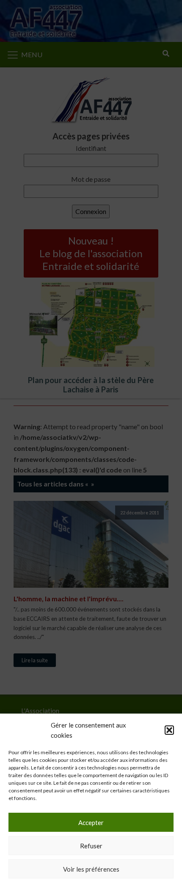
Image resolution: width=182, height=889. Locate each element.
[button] (169, 730)
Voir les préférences (91, 869)
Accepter (91, 822)
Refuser (91, 846)
